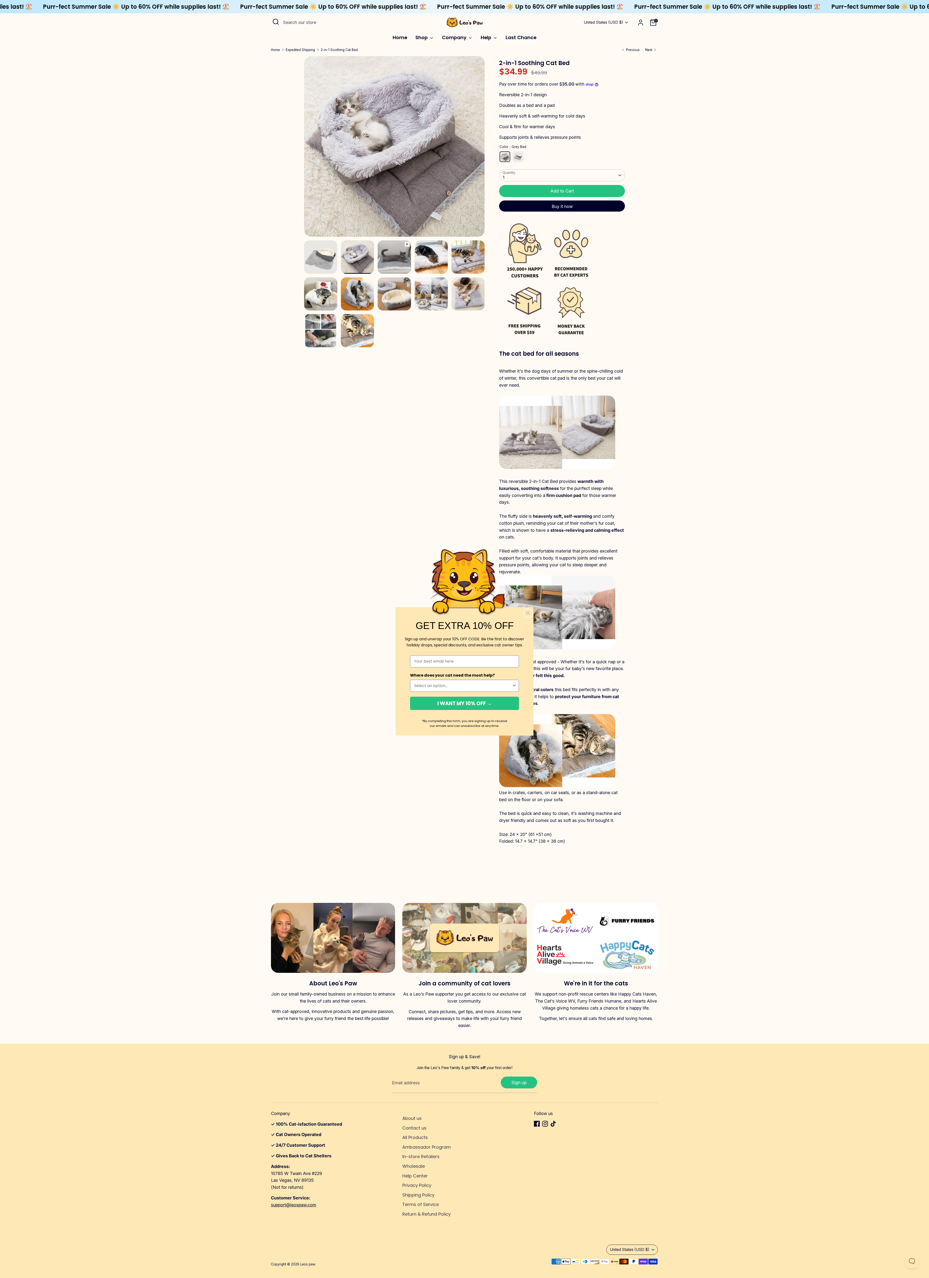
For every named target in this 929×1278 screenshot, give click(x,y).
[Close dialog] (528, 613)
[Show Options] (514, 686)
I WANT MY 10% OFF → (464, 703)
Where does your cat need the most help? (452, 675)
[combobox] (463, 686)
